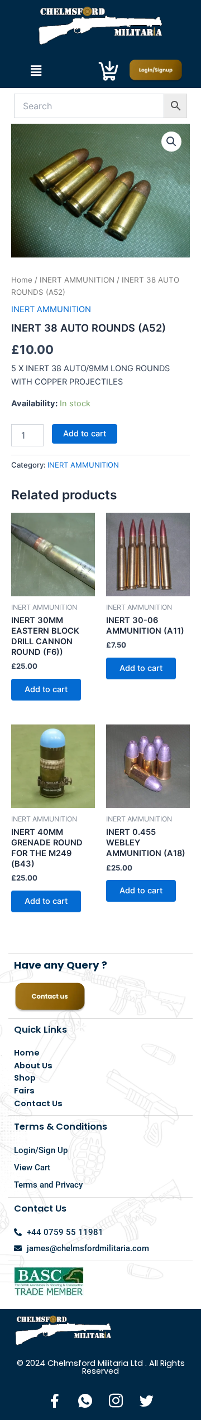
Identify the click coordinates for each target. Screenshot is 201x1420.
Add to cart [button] (46, 689)
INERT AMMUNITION (77, 279)
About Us (33, 1065)
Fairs (24, 1090)
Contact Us (38, 1103)
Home (21, 279)
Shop (25, 1077)
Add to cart (84, 434)
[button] (35, 70)
